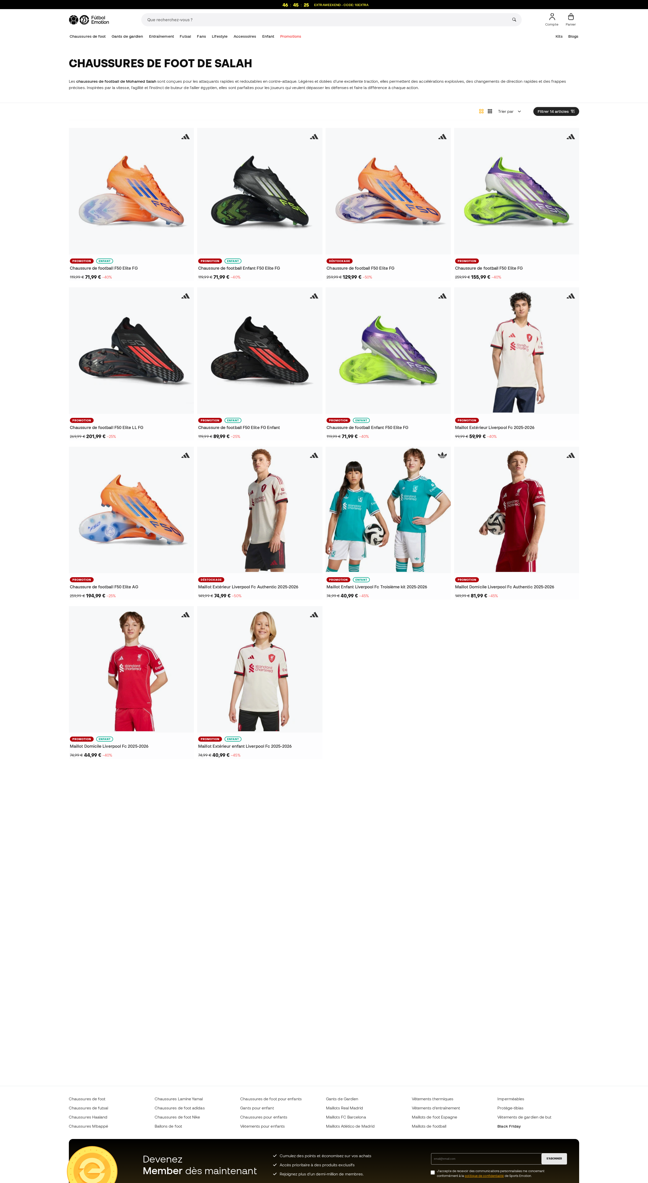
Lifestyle (220, 36)
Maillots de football (429, 1126)
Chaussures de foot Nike (177, 1117)
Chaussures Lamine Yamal (179, 1098)
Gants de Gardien (342, 1098)
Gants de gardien (127, 36)
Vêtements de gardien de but (524, 1117)
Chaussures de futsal (88, 1108)
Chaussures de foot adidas (180, 1108)
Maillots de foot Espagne (434, 1117)
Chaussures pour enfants (263, 1117)
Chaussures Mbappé (88, 1126)
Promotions (290, 36)
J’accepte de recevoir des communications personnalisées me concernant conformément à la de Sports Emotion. (490, 1173)
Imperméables (510, 1098)
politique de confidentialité (484, 1175)
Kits (559, 36)
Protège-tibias (510, 1108)
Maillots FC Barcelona (346, 1117)
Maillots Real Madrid (344, 1108)
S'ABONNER (554, 1158)
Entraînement (161, 36)
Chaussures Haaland (88, 1117)
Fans (201, 36)
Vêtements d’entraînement (436, 1108)
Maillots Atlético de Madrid (350, 1126)
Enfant (268, 36)
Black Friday (509, 1126)
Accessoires (245, 36)
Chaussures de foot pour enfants (270, 1098)
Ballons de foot (168, 1126)
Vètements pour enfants (262, 1126)
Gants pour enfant (257, 1108)
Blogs (573, 36)
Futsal (185, 36)
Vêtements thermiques (433, 1098)
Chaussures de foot (88, 36)
